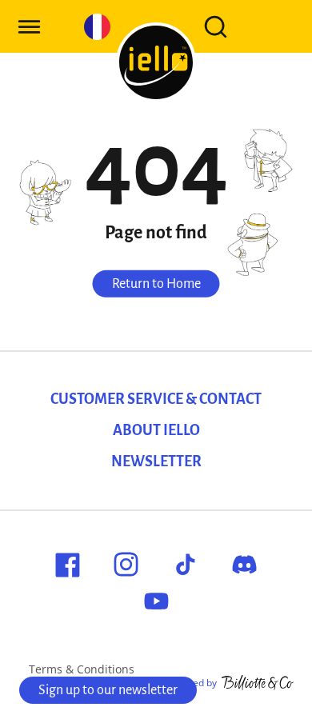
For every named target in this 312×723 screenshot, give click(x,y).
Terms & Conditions (81, 669)
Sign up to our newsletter (108, 690)
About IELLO (156, 430)
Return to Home (156, 284)
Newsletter (156, 461)
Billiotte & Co (258, 683)
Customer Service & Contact (156, 399)
